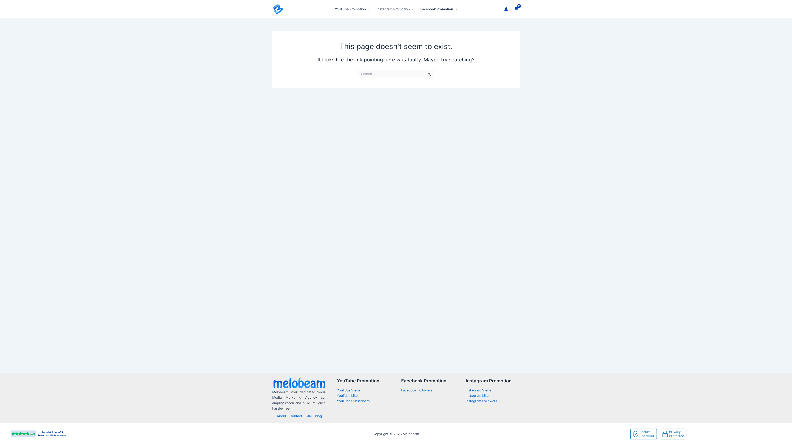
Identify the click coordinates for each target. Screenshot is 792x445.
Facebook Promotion (436, 9)
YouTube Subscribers (353, 401)
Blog (318, 416)
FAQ (308, 416)
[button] (368, 9)
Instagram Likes (478, 395)
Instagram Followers (481, 401)
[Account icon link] (506, 9)
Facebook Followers (417, 390)
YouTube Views (349, 390)
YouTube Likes (348, 395)
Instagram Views (479, 390)
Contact (296, 416)
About (281, 416)
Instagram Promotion (393, 9)
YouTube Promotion (350, 9)
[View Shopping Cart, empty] (516, 9)
